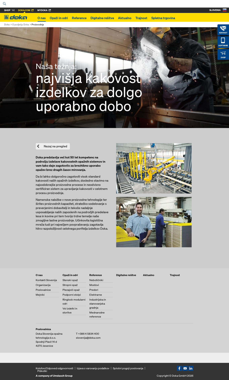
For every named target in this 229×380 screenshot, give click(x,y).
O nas (42, 18)
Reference (79, 18)
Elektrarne (95, 295)
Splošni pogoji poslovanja (128, 368)
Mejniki (40, 295)
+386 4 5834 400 (88, 333)
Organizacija (43, 285)
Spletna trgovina (163, 18)
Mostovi (94, 285)
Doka (7, 24)
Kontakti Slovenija (46, 280)
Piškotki (42, 371)
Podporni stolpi (72, 295)
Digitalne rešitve (102, 18)
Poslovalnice (43, 290)
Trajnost (141, 18)
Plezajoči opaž (71, 290)
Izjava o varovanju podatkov (93, 368)
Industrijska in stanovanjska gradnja (97, 303)
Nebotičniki (96, 280)
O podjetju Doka (20, 24)
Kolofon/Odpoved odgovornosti (54, 368)
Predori (93, 290)
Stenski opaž (70, 280)
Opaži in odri (59, 18)
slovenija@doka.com (88, 338)
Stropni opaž (70, 285)
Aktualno (124, 18)
